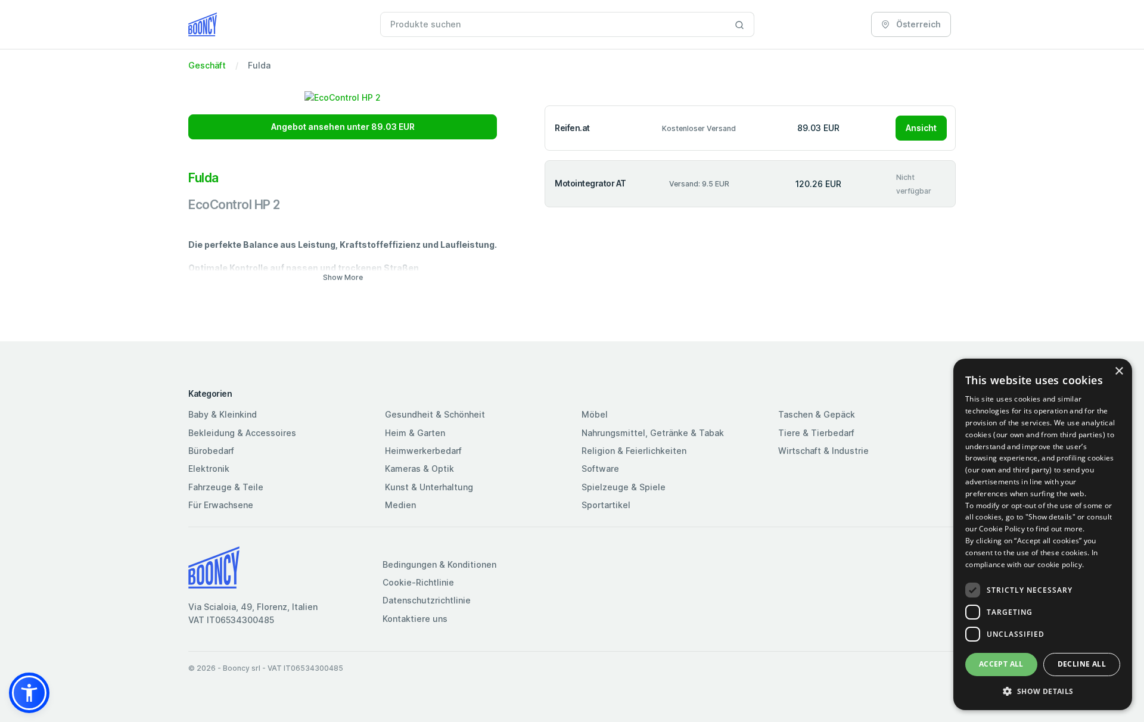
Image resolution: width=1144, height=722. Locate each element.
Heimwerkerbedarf (423, 451)
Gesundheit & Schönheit (435, 414)
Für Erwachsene (220, 505)
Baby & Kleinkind (222, 414)
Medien (400, 505)
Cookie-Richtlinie (418, 582)
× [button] (1118, 371)
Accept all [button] (1001, 664)
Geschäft (207, 65)
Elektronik (208, 468)
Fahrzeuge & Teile (225, 487)
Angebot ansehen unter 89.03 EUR (343, 127)
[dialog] (1042, 534)
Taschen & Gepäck (816, 414)
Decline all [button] (1082, 664)
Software (600, 468)
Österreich (917, 24)
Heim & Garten (415, 433)
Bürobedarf (211, 451)
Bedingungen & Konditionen (439, 564)
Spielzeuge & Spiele (624, 487)
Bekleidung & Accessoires (242, 433)
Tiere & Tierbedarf (816, 433)
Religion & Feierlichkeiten (634, 451)
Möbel (595, 414)
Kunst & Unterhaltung (429, 487)
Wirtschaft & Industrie (823, 451)
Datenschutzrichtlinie (427, 600)
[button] (29, 693)
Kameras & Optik (419, 468)
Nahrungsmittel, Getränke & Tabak (653, 433)
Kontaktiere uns (415, 619)
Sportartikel (606, 505)
